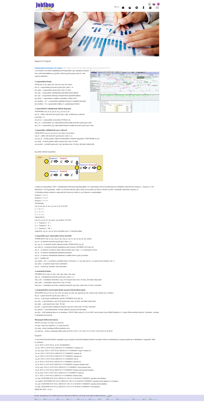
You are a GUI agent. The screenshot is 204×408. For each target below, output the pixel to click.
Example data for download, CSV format (48, 68)
